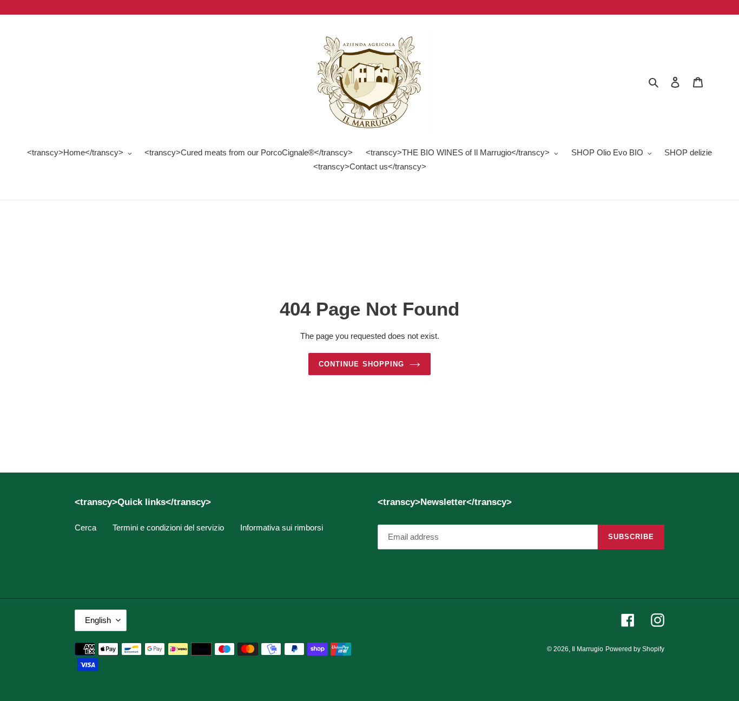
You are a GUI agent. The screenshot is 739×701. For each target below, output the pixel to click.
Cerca (85, 527)
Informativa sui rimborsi (281, 527)
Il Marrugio (587, 649)
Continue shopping (361, 364)
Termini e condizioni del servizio (168, 527)
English (98, 620)
